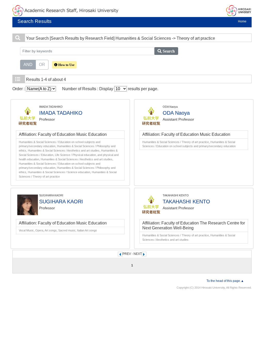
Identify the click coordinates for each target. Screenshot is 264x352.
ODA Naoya (176, 113)
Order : (19, 89)
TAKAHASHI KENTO (186, 201)
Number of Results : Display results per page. (110, 89)
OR (42, 64)
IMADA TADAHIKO (60, 113)
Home (242, 21)
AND (27, 64)
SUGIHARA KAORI (61, 201)
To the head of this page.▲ (225, 281)
